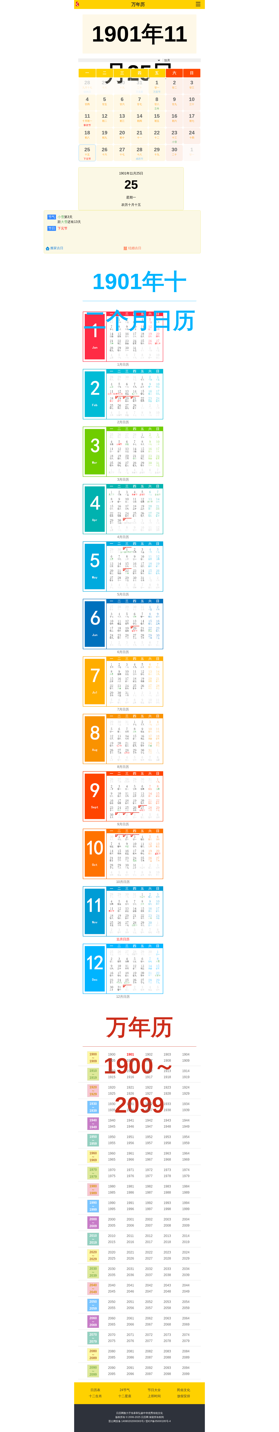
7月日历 (123, 709)
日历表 (95, 1390)
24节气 (125, 1390)
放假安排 (183, 1396)
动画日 (87, 91)
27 (122, 149)
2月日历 (123, 422)
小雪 (174, 141)
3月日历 (123, 479)
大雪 (64, 222)
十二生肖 (95, 1396)
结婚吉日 (134, 248)
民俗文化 (183, 1390)
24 (192, 132)
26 (104, 149)
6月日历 (123, 652)
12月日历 (123, 996)
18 (87, 132)
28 (87, 82)
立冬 (156, 108)
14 (139, 116)
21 (139, 132)
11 (87, 116)
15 (157, 116)
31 (139, 82)
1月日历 (123, 364)
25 (87, 149)
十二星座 (124, 1396)
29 (104, 82)
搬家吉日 (56, 248)
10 (192, 99)
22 (157, 132)
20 (122, 132)
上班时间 (154, 1396)
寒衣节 (87, 125)
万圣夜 (139, 91)
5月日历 (123, 594)
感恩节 (139, 158)
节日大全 (154, 1390)
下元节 (87, 158)
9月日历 (123, 824)
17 (192, 116)
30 (122, 82)
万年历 (138, 4)
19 (104, 132)
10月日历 (123, 882)
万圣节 (157, 91)
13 (122, 116)
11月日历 (122, 939)
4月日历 (123, 537)
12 (104, 116)
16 (174, 116)
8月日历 (123, 767)
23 (174, 132)
